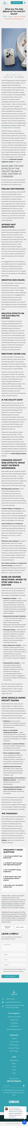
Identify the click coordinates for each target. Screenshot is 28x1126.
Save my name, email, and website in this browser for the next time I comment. (14, 970)
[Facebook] (10, 1102)
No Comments (19, 77)
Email (6, 959)
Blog (10, 16)
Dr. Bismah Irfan (15, 74)
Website (6, 965)
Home (5, 16)
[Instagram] (13, 1102)
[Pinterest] (18, 1102)
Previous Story (8, 927)
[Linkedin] (15, 1102)
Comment (7, 944)
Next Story (20, 927)
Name (6, 954)
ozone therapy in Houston (11, 916)
